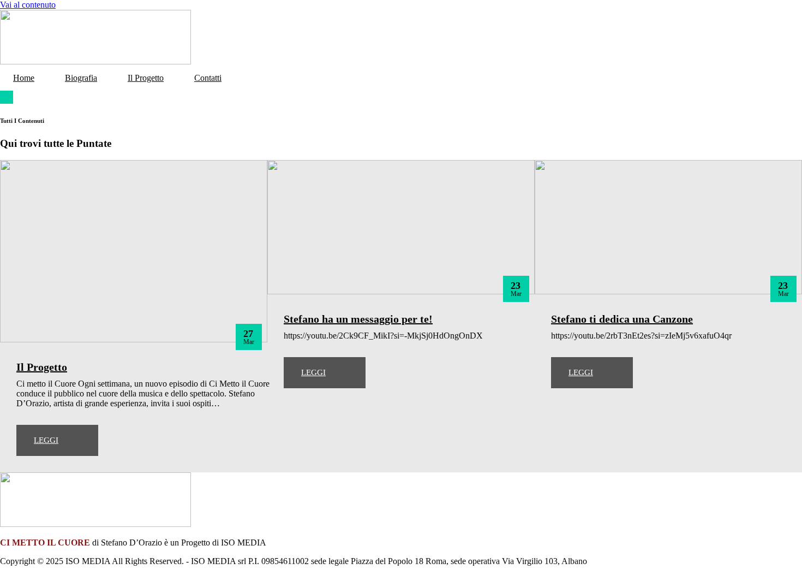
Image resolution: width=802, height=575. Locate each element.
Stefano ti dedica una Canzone (622, 319)
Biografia (81, 77)
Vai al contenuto (28, 4)
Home (23, 77)
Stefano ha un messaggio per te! (358, 319)
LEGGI (46, 440)
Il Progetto (146, 77)
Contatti (208, 77)
